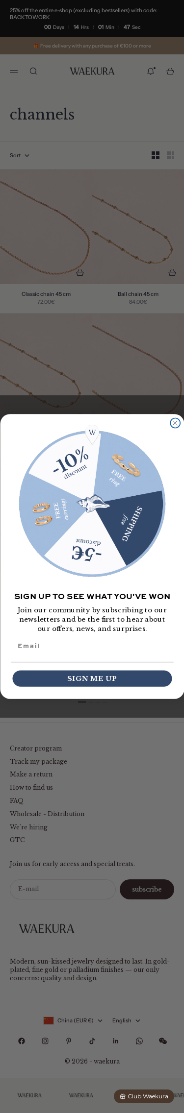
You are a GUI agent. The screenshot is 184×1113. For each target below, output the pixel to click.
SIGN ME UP (92, 679)
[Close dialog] (175, 423)
